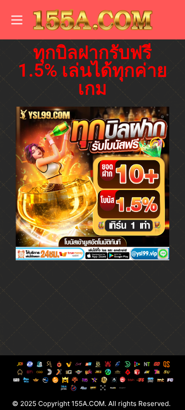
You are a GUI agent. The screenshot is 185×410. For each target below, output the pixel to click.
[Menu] (16, 20)
